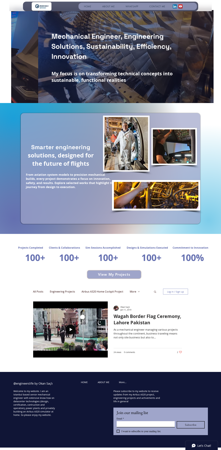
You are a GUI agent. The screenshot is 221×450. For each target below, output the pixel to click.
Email (120, 418)
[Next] (207, 57)
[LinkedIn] (175, 6)
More (133, 291)
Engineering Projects (62, 291)
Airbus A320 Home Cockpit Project (102, 291)
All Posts (38, 291)
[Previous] (17, 57)
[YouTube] (180, 6)
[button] (155, 292)
